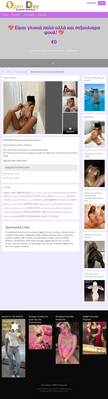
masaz (31, 200)
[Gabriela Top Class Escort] (94, 254)
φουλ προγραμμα (29, 216)
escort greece (26, 196)
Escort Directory (15, 196)
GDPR (54, 385)
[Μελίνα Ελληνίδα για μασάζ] (94, 97)
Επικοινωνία (42, 15)
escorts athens (47, 196)
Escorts (36, 196)
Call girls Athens (47, 193)
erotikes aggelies (59, 193)
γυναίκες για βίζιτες (39, 51)
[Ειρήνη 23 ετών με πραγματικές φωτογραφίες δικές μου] (94, 216)
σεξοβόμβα (14, 216)
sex (43, 200)
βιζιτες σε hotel (20, 208)
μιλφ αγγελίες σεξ (34, 211)
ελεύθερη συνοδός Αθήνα (63, 208)
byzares (39, 193)
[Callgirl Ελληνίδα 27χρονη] (94, 338)
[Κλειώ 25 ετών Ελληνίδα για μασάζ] (94, 291)
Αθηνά (52, 204)
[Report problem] (53, 63)
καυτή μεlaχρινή (16, 212)
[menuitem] (91, 3)
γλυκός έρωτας (32, 208)
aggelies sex (23, 192)
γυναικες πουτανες (48, 208)
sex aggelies (50, 199)
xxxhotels (47, 204)
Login (102, 3)
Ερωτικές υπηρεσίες (64, 204)
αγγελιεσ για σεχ (9, 208)
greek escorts (63, 196)
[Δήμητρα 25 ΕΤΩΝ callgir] (94, 173)
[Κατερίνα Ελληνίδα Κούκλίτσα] (67, 343)
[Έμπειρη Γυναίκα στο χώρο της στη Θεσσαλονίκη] (40, 337)
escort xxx (56, 196)
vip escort (18, 204)
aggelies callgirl (9, 193)
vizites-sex (38, 204)
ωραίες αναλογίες (50, 216)
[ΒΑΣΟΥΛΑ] (94, 134)
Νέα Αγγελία (91, 3)
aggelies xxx (33, 193)
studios (68, 200)
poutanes (37, 200)
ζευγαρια (6, 212)
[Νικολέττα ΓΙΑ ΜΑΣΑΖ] (13, 348)
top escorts (11, 204)
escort (68, 193)
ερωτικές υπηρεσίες (56, 51)
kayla (27, 200)
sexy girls (62, 200)
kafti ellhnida (22, 200)
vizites (28, 203)
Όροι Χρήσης (29, 15)
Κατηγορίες (15, 15)
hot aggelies (14, 200)
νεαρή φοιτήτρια (53, 212)
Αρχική (5, 15)
